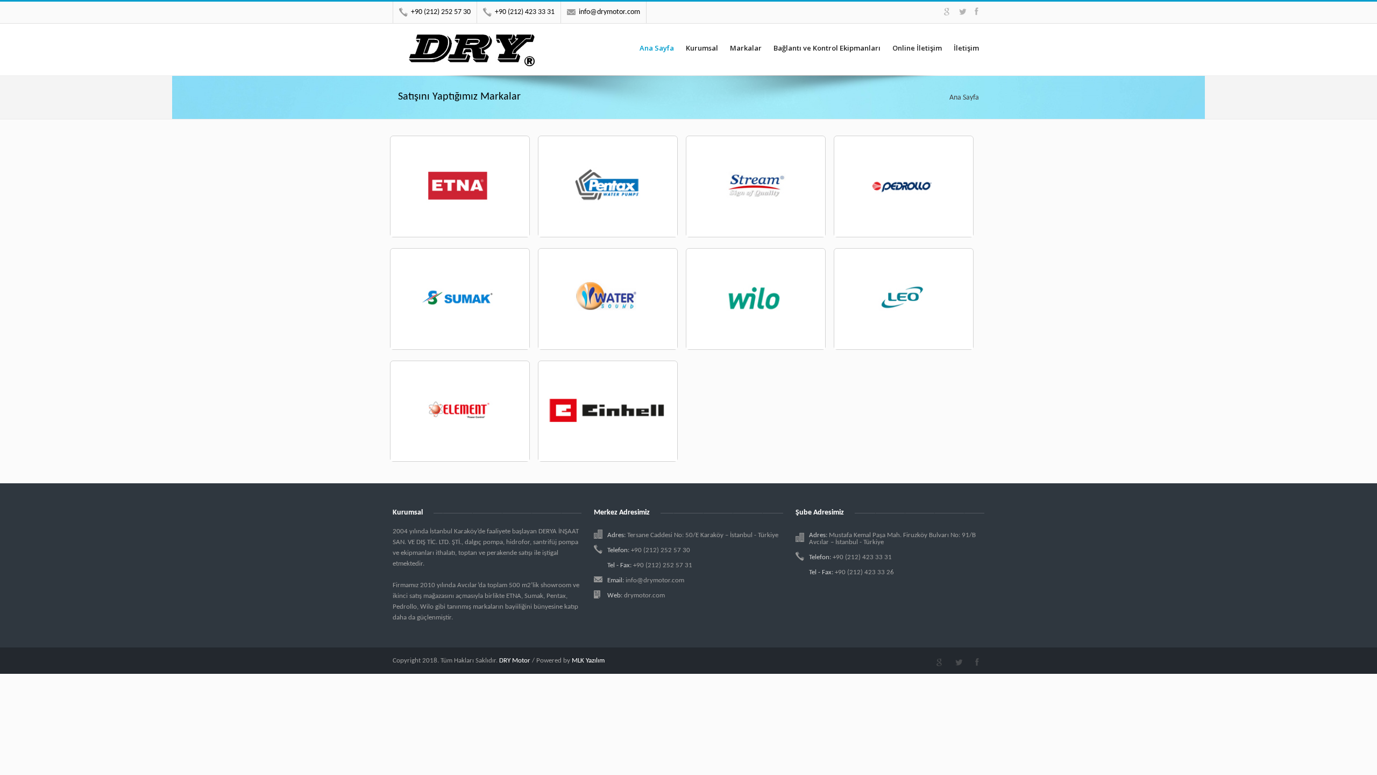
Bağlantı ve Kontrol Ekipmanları (827, 48)
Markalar (746, 48)
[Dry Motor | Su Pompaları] (472, 43)
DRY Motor (514, 660)
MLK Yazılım (588, 660)
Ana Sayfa (657, 48)
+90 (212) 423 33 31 (525, 12)
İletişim (966, 48)
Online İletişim (917, 48)
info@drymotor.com (609, 12)
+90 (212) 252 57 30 (441, 12)
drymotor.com (644, 595)
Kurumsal (702, 48)
